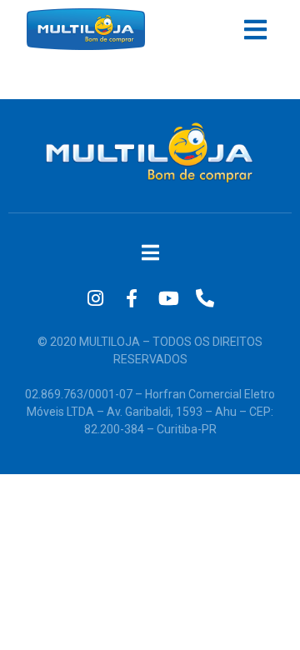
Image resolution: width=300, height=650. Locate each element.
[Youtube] (168, 298)
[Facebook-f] (131, 298)
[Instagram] (95, 298)
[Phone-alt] (205, 298)
